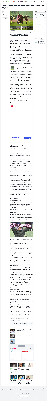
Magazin (22, 1)
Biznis (15, 1)
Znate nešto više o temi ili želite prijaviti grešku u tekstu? (19, 318)
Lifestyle (26, 1)
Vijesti (11, 1)
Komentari (17, 389)
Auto (34, 1)
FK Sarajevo (12, 320)
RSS (31, 393)
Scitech (31, 1)
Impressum (12, 389)
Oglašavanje (30, 389)
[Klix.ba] (5, 1)
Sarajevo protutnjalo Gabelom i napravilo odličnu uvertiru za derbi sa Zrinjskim (23, 330)
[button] (30, 348)
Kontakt (21, 389)
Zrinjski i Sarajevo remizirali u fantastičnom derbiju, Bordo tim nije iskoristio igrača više (22, 335)
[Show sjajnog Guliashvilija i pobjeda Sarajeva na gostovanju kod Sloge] (12, 341)
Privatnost (34, 389)
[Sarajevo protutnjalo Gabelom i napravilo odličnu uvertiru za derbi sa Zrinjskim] (12, 331)
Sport (18, 1)
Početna (3, 389)
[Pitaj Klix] (41, 1)
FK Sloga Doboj (17, 320)
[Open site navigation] (1, 1)
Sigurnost (39, 389)
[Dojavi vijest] (43, 1)
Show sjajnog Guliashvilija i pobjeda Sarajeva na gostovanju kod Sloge (23, 340)
